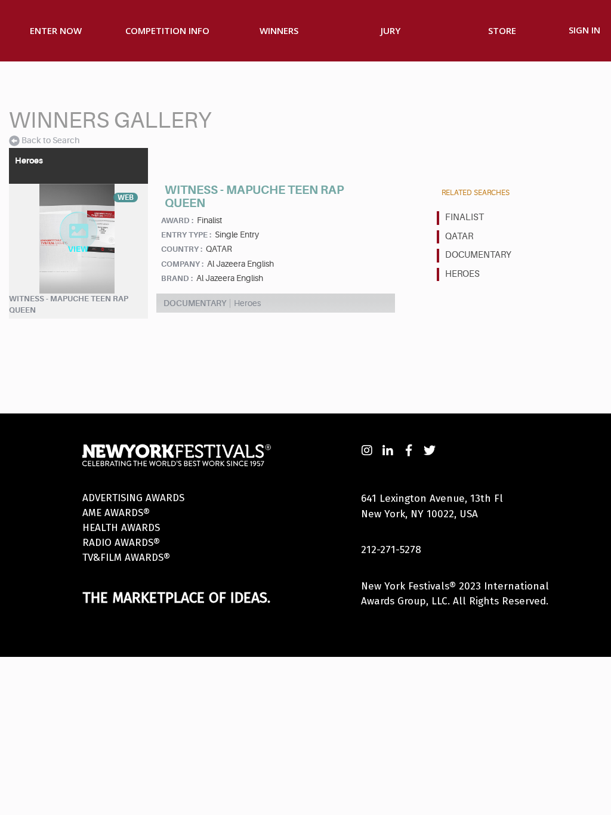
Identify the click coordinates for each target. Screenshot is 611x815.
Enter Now (56, 30)
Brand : (177, 278)
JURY (390, 30)
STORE (502, 30)
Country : (181, 249)
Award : (177, 220)
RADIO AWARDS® (121, 542)
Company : (182, 264)
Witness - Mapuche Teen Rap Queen (68, 304)
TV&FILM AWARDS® (126, 557)
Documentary (478, 255)
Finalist (464, 217)
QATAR (459, 236)
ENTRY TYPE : (186, 234)
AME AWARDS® (116, 513)
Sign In (584, 30)
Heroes (462, 274)
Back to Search (50, 140)
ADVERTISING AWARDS (133, 498)
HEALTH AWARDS (121, 527)
